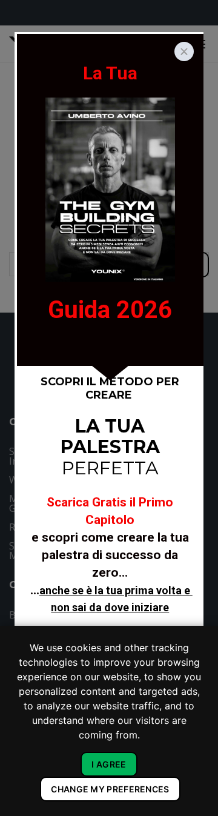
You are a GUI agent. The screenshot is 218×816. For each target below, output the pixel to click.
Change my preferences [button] (110, 789)
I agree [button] (108, 764)
